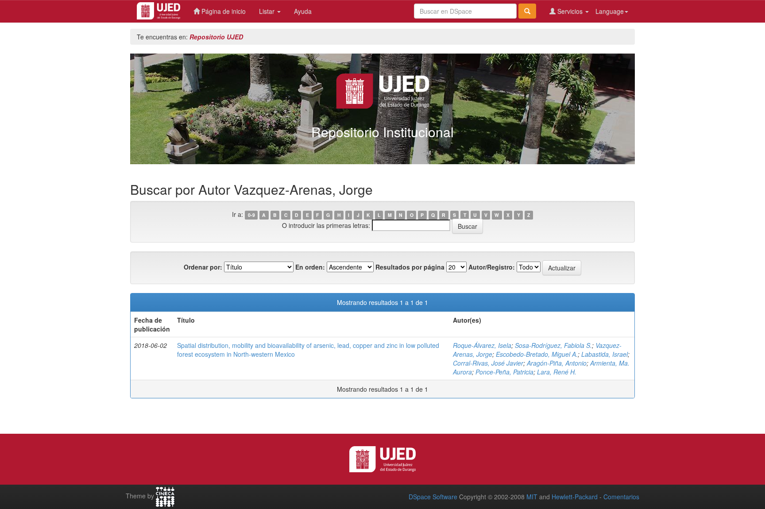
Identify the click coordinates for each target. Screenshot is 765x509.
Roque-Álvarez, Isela (482, 345)
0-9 (251, 215)
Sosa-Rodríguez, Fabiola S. (553, 345)
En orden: (310, 266)
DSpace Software (433, 496)
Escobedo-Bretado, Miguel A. (537, 354)
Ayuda (303, 11)
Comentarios (621, 496)
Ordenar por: (203, 266)
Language (609, 11)
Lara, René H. (556, 371)
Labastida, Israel (604, 354)
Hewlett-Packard (575, 496)
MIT (531, 496)
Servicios (570, 11)
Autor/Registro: (491, 266)
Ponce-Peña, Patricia (504, 371)
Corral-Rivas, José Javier (488, 363)
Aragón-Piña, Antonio (557, 363)
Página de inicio (223, 11)
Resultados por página (409, 266)
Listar (267, 11)
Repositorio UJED (216, 36)
